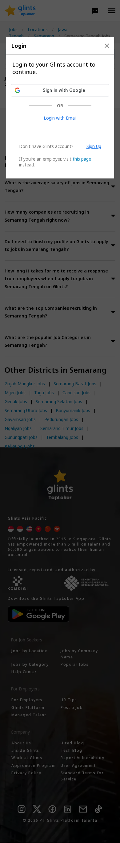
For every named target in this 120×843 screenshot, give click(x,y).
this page (82, 159)
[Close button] (107, 45)
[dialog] (60, 107)
